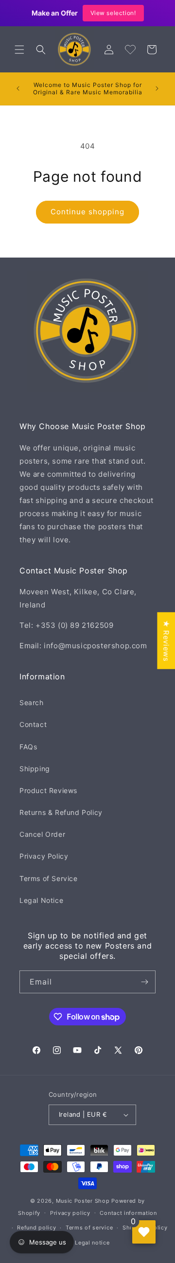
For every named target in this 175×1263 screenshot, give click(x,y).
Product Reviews (48, 790)
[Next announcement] (157, 88)
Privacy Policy (43, 856)
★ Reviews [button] (166, 640)
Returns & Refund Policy (61, 812)
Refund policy (36, 1227)
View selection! (113, 13)
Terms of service (89, 1227)
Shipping (34, 768)
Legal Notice (41, 900)
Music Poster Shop (83, 1200)
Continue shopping (87, 211)
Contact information (128, 1213)
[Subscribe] (144, 981)
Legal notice (92, 1242)
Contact (33, 724)
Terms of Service (48, 878)
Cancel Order (42, 834)
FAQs (28, 747)
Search (31, 702)
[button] (19, 49)
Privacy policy (70, 1213)
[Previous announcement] (18, 88)
